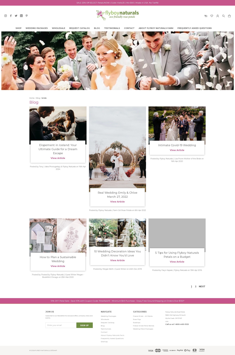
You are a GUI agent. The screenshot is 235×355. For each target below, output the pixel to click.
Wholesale (58, 28)
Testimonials (112, 28)
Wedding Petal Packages (143, 329)
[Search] (223, 15)
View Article (58, 158)
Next (202, 286)
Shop (18, 28)
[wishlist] (212, 15)
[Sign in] (218, 15)
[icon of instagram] (5, 15)
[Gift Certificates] (206, 15)
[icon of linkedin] (21, 15)
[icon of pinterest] (26, 15)
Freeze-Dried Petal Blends (143, 326)
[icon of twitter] (16, 15)
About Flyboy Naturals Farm (156, 28)
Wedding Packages (37, 28)
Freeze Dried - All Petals (143, 316)
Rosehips (136, 322)
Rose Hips (137, 319)
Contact (129, 28)
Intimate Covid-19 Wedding (177, 145)
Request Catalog (79, 28)
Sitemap (104, 342)
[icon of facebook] (11, 15)
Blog (97, 28)
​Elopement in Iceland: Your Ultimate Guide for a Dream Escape (58, 149)
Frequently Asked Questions (194, 28)
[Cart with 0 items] (229, 15)
